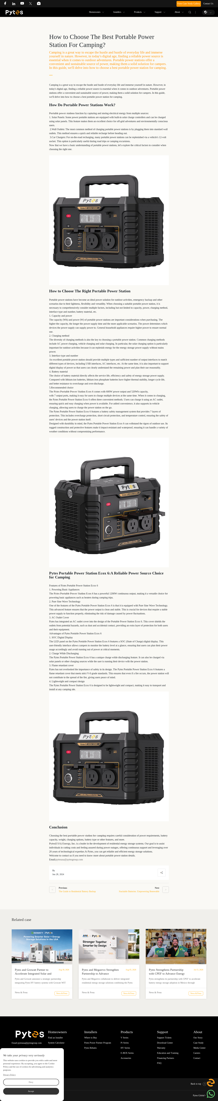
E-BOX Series (127, 1053)
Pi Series (125, 1043)
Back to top (196, 1084)
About (177, 12)
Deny (31, 1082)
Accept (31, 1091)
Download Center (165, 1043)
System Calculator (56, 1043)
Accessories (126, 1058)
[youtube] (24, 4)
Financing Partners (165, 1058)
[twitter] (33, 4)
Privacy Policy (9, 1075)
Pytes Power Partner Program (97, 1043)
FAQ (159, 1063)
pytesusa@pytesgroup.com (69, 859)
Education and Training (167, 1053)
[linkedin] (16, 4)
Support (158, 12)
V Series (124, 1037)
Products (138, 12)
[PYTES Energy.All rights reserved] (14, 11)
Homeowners (94, 12)
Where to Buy (90, 1037)
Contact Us (208, 3)
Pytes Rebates (90, 1048)
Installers (117, 12)
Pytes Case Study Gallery (188, 3)
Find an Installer (55, 1037)
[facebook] (7, 4)
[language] (206, 12)
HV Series (125, 1048)
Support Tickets (164, 1037)
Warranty (161, 1048)
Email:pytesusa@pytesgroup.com (27, 1043)
